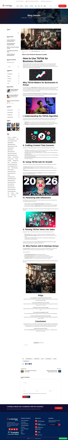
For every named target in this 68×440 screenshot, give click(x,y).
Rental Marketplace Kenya (12, 178)
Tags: (23, 358)
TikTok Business (26, 361)
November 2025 (13, 112)
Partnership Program (24, 428)
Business (30, 17)
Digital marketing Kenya (11, 144)
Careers (22, 430)
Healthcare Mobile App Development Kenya (11, 55)
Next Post (58, 368)
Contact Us (23, 433)
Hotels (9, 162)
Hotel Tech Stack (14, 162)
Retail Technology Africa (11, 189)
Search (8, 29)
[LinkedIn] (31, 364)
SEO (42, 358)
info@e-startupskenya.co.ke (35, 51)
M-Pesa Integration (11, 169)
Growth (16, 158)
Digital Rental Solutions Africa (12, 146)
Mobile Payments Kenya (11, 173)
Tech (13, 83)
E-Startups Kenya (24, 17)
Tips (15, 196)
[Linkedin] (14, 429)
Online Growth (36, 358)
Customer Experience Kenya (12, 140)
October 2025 (13, 114)
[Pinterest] (29, 364)
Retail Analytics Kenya (11, 180)
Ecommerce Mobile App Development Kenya (11, 41)
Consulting (13, 78)
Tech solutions (48, 358)
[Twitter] (27, 364)
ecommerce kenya (11, 158)
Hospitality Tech (15, 160)
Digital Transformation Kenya (12, 155)
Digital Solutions (10, 149)
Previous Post (23, 368)
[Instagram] (17, 429)
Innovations (23, 427)
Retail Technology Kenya (12, 191)
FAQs (22, 432)
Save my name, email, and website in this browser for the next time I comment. (34, 393)
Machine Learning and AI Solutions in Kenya (13, 48)
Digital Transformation (11, 151)
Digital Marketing (10, 142)
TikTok (55, 358)
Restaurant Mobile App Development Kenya (11, 44)
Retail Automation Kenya (12, 182)
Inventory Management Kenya (12, 164)
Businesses (14, 137)
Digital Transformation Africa (12, 153)
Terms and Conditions (24, 420)
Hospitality (9, 160)
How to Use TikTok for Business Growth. (34, 54)
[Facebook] (26, 364)
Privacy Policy (23, 422)
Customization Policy (24, 423)
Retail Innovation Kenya (11, 187)
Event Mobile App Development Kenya (12, 51)
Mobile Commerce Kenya (12, 171)
